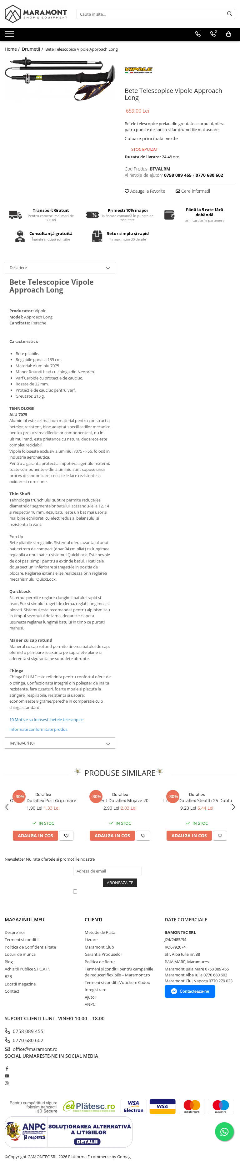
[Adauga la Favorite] (66, 836)
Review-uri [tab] (22, 743)
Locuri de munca (20, 954)
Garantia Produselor (103, 954)
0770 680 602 (27, 1040)
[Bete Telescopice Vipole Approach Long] (60, 79)
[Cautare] (229, 14)
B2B (8, 976)
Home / (13, 49)
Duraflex (43, 794)
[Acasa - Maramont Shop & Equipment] (36, 14)
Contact (12, 991)
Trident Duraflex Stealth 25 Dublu (197, 800)
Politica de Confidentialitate (30, 947)
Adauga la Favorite (147, 191)
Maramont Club (99, 947)
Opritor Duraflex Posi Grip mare (43, 800)
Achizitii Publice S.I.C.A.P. (27, 969)
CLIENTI (93, 919)
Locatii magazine (20, 984)
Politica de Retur (100, 962)
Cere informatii (195, 191)
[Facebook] (7, 1068)
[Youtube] (7, 1076)
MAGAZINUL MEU (24, 919)
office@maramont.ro (35, 1049)
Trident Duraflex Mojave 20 (120, 800)
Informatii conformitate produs (38, 729)
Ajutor (90, 997)
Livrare (91, 939)
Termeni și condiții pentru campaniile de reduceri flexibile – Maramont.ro (119, 972)
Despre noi (15, 932)
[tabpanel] (60, 79)
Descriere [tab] (18, 267)
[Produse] (10, 35)
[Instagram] (7, 1083)
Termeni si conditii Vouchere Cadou (117, 982)
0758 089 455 (27, 1031)
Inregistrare (95, 989)
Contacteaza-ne (194, 991)
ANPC (90, 1004)
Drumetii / (33, 49)
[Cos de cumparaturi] (228, 34)
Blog (9, 962)
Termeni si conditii (21, 939)
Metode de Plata (100, 932)
